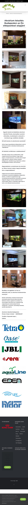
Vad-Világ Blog (18, 442)
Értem (23, 499)
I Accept (7, 467)
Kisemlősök (22, 431)
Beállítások (4, 503)
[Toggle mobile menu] (25, 5)
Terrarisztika (18, 438)
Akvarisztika (18, 426)
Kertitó (22, 429)
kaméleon (18, 429)
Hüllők (23, 426)
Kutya (17, 433)
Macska (21, 433)
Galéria (4, 318)
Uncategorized (18, 440)
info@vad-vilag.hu (19, 1)
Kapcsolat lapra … (12, 316)
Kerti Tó (17, 431)
